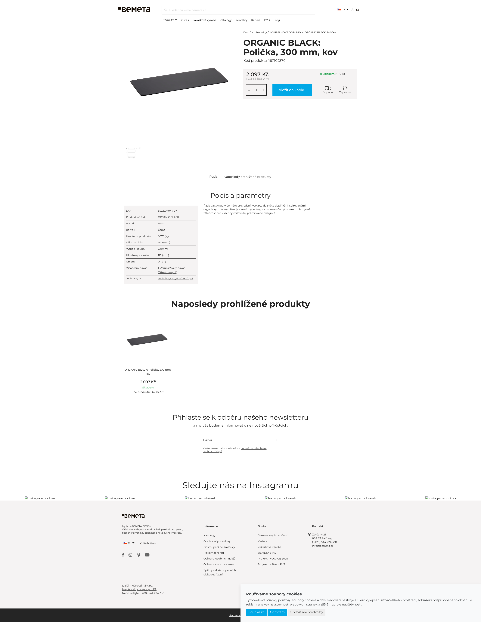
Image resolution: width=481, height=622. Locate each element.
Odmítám (277, 612)
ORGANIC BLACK (168, 217)
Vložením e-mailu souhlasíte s (235, 450)
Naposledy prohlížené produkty (247, 177)
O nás (185, 20)
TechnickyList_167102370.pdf (175, 278)
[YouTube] (147, 554)
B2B (267, 20)
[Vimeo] (139, 554)
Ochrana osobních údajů (219, 558)
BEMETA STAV (267, 552)
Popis (213, 176)
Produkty (168, 20)
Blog (277, 20)
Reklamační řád (213, 552)
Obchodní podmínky (217, 541)
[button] (360, 9)
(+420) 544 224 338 (324, 542)
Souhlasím (256, 612)
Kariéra (255, 20)
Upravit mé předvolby (306, 612)
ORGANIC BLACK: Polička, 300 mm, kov (329, 32)
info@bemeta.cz (322, 545)
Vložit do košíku (292, 90)
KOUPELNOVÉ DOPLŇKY (285, 32)
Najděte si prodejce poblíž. (139, 589)
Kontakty (241, 20)
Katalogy (226, 20)
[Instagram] (131, 554)
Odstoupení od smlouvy (219, 547)
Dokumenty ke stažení (272, 535)
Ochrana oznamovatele (218, 564)
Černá (161, 229)
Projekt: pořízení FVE (271, 564)
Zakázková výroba (204, 20)
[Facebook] (123, 554)
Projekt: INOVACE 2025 (273, 558)
